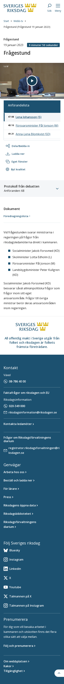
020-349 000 (17, 406)
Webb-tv (18, 21)
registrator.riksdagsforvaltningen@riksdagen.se (34, 450)
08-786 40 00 (17, 381)
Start (6, 21)
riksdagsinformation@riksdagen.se (33, 412)
